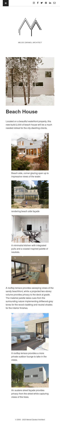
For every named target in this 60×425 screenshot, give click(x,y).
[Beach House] (30, 81)
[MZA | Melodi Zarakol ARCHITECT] (30, 36)
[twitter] (42, 1)
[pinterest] (46, 1)
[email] (54, 1)
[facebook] (37, 1)
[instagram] (34, 1)
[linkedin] (50, 1)
